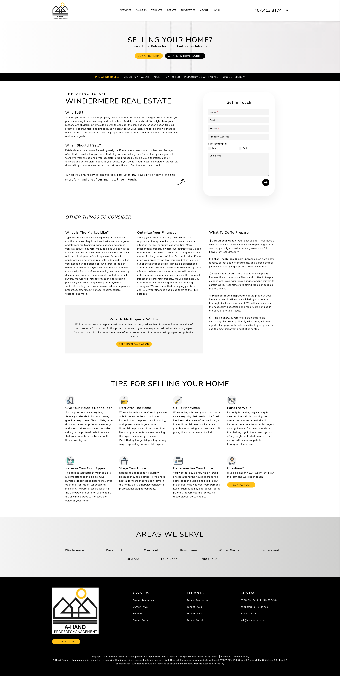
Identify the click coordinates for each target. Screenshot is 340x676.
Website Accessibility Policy (209, 663)
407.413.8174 (268, 10)
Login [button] (216, 10)
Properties (188, 10)
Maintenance (194, 613)
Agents (171, 10)
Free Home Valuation (134, 344)
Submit (265, 182)
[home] (60, 10)
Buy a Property (149, 56)
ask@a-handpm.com (253, 620)
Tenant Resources (197, 600)
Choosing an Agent (136, 77)
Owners (141, 10)
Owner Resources (143, 600)
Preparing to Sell (107, 77)
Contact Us (241, 484)
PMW (214, 656)
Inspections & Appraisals (201, 77)
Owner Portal (141, 620)
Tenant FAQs (194, 606)
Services (125, 10)
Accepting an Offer (167, 77)
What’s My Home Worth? (185, 56)
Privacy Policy (241, 656)
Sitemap (225, 656)
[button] (285, 10)
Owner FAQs (140, 606)
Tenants (156, 10)
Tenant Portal (195, 620)
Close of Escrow (233, 77)
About (204, 10)
